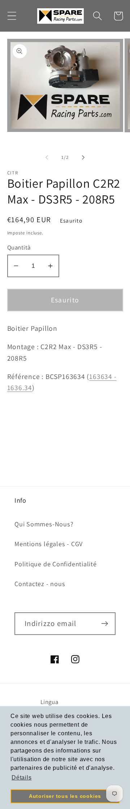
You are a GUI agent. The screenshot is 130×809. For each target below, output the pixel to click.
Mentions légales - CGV (48, 543)
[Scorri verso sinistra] (47, 157)
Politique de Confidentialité (55, 563)
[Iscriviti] (104, 623)
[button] (11, 16)
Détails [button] (21, 777)
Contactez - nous (39, 583)
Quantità (19, 247)
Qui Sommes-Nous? (43, 524)
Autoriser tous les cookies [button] (65, 796)
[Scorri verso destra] (83, 157)
